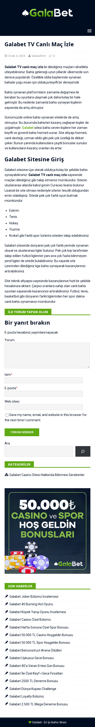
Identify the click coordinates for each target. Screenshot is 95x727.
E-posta (10, 388)
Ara (7, 443)
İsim (8, 374)
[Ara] (82, 451)
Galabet (28, 128)
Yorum (10, 340)
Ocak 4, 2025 (16, 56)
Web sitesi (12, 401)
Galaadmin (39, 56)
